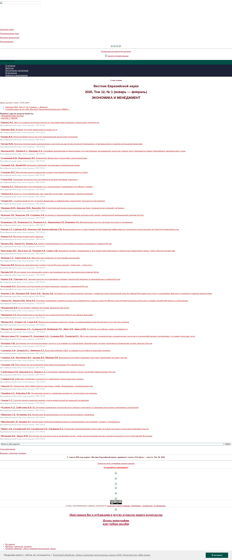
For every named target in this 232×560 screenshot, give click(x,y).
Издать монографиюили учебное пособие (116, 522)
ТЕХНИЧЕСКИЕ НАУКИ (12, 116)
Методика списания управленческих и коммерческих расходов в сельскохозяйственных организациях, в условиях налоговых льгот (98, 336)
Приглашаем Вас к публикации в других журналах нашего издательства (116, 514)
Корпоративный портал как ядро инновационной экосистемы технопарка (39, 137)
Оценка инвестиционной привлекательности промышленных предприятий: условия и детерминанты (60, 422)
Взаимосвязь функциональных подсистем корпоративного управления (47, 414)
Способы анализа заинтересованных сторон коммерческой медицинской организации (45, 400)
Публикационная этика (9, 34)
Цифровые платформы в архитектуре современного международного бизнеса (42, 379)
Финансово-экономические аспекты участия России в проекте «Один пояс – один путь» (46, 265)
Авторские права (7, 29)
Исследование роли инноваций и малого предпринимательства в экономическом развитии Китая (50, 272)
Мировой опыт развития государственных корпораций (40, 258)
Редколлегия (11, 73)
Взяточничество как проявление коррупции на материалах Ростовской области (43, 365)
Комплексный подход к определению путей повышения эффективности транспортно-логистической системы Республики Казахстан (90, 229)
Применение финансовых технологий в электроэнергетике (44, 158)
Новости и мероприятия (16, 75)
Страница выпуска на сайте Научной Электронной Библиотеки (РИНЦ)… (37, 109)
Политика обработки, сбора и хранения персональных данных (30, 549)
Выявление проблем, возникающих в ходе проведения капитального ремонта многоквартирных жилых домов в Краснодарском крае (88, 251)
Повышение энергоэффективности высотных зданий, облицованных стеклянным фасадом (47, 386)
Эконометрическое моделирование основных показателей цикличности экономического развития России (60, 279)
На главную (10, 544)
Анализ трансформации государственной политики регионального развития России (56, 243)
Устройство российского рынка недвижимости (64, 329)
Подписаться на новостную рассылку (116, 51)
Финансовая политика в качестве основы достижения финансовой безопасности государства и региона (65, 322)
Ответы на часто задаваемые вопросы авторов (116, 463)
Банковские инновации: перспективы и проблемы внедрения (40, 165)
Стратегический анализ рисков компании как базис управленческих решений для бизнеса (62, 208)
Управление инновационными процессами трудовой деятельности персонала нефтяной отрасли (74, 429)
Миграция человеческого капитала (22, 236)
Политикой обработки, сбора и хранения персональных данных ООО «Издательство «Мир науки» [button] (102, 555)
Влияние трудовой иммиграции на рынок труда (29, 130)
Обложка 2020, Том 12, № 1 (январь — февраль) (26, 107)
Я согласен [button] (217, 555)
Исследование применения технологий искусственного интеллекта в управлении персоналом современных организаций (69, 407)
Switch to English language (117, 56)
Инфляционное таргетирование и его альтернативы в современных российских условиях (47, 187)
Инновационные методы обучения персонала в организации (67, 222)
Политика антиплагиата (9, 38)
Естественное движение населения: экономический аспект (35, 308)
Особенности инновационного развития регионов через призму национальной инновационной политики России (72, 215)
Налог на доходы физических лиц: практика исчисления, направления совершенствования (47, 194)
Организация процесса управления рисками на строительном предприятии (49, 393)
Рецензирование (6, 42)
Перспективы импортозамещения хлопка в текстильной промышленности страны (44, 172)
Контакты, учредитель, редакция (13, 453)
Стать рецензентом (7, 449)
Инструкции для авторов (16, 70)
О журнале (10, 66)
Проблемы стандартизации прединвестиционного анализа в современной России (44, 286)
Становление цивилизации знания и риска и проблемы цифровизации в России (58, 372)
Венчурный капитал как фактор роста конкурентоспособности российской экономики (47, 315)
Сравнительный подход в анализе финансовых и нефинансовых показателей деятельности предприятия (53, 201)
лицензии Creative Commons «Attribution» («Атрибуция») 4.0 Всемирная (136, 506)
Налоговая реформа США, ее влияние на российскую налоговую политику (56, 350)
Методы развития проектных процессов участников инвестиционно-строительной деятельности (50, 122)
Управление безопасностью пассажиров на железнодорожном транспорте (39, 179)
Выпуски (9, 68)
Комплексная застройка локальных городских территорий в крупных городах (64, 357)
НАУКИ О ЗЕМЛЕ (9, 118)
